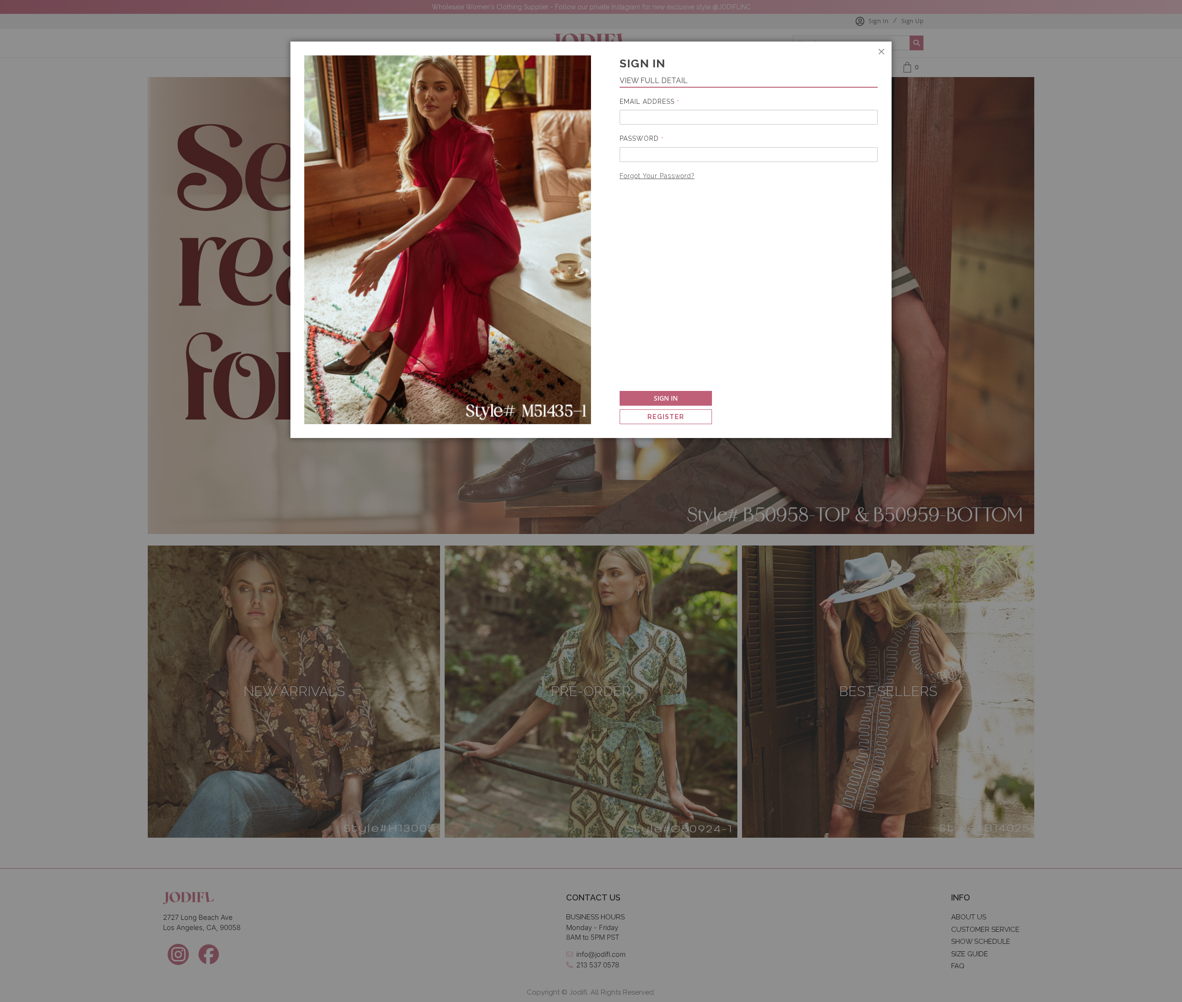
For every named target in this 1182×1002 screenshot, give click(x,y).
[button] (1181, 999)
